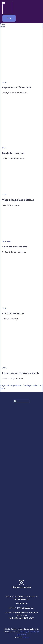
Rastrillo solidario (13, 313)
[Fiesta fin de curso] (21, 145)
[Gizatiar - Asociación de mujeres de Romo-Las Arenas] (7, 8)
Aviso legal (24, 631)
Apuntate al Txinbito (14, 246)
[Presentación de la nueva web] (21, 365)
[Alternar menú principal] (9, 18)
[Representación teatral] (21, 79)
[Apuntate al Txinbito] (21, 238)
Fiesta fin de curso (13, 153)
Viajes (2, 26)
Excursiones (6, 241)
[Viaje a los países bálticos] (21, 192)
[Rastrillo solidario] (21, 305)
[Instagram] (21, 585)
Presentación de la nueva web (20, 373)
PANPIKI (25, 637)
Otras (2, 24)
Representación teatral (16, 87)
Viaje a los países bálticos (18, 200)
